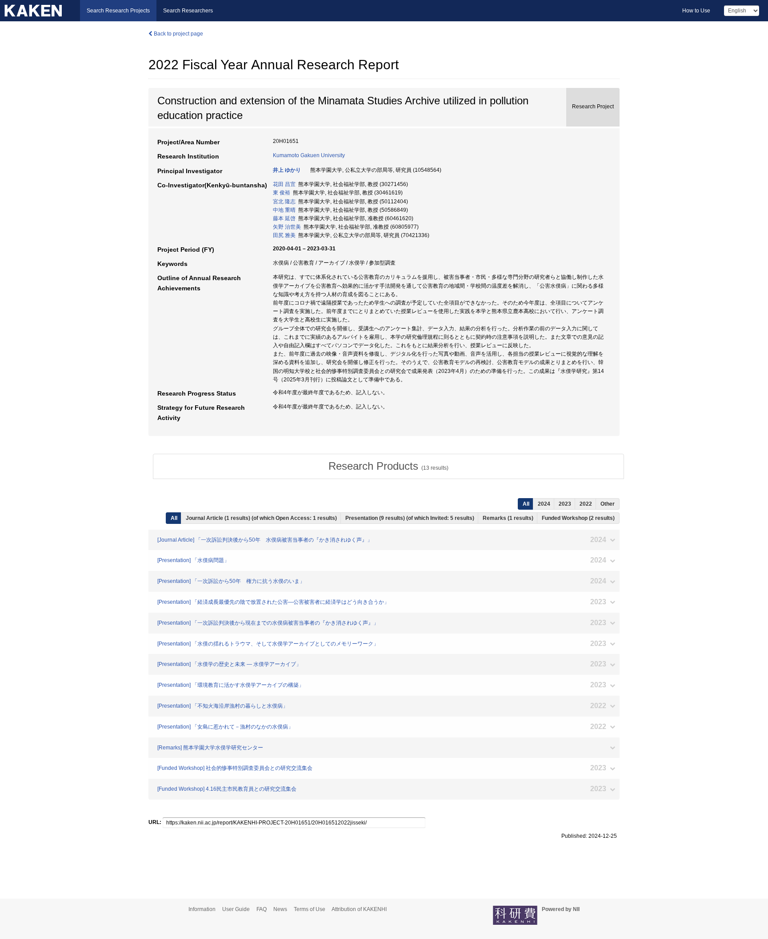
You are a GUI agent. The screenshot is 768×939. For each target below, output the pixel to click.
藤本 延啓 (284, 218)
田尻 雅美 (284, 235)
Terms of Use (309, 909)
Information (202, 909)
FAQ (261, 909)
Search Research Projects (118, 11)
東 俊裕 (281, 193)
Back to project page (177, 34)
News (280, 909)
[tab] (388, 466)
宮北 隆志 (284, 201)
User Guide (236, 909)
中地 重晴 (284, 210)
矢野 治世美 (287, 227)
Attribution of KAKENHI (359, 909)
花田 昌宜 (284, 184)
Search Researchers (188, 11)
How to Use (696, 11)
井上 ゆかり (287, 170)
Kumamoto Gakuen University (309, 155)
